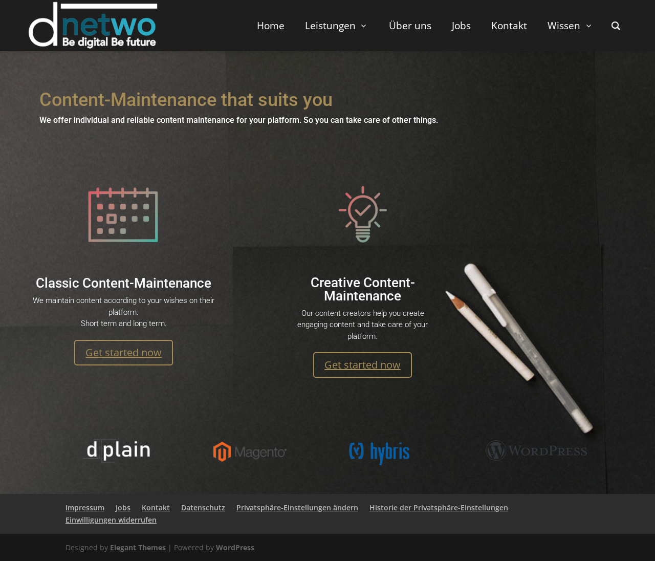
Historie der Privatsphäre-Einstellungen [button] (438, 507)
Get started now (123, 352)
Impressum (85, 507)
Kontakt (156, 507)
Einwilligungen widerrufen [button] (111, 520)
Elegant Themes (138, 547)
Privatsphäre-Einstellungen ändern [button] (297, 507)
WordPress (235, 547)
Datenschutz (203, 507)
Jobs (123, 507)
